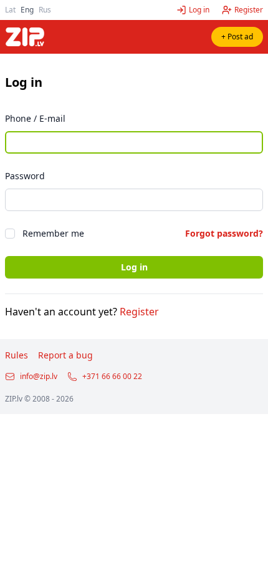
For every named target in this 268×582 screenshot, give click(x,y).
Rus (45, 9)
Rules (16, 355)
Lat (10, 9)
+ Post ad (237, 36)
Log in (134, 267)
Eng (27, 9)
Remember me (53, 233)
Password (25, 176)
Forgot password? (224, 233)
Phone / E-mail (35, 118)
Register (139, 311)
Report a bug (65, 355)
